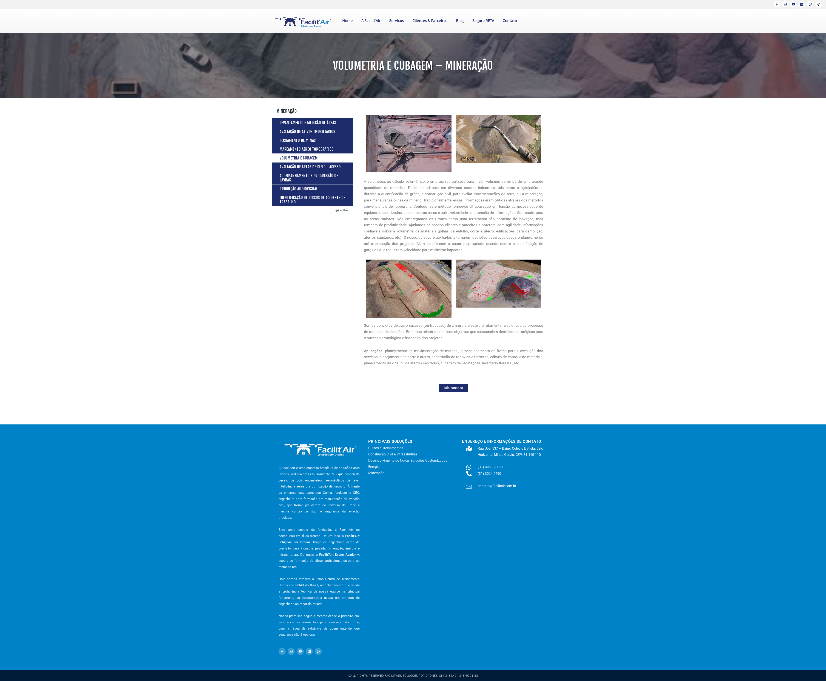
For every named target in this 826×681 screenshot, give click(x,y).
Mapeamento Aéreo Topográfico (306, 149)
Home (347, 20)
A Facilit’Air (371, 20)
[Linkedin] (802, 4)
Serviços (396, 20)
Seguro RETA (483, 20)
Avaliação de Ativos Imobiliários (307, 131)
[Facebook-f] (777, 4)
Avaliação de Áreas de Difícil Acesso (310, 166)
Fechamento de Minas (298, 140)
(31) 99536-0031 (490, 467)
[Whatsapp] (810, 4)
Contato (510, 20)
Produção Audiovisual (299, 188)
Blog (460, 20)
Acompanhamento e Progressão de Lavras (309, 177)
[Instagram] (785, 4)
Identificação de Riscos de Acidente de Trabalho (312, 199)
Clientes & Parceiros (429, 20)
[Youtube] (794, 4)
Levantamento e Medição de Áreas (308, 122)
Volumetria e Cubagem (299, 158)
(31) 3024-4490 (489, 474)
